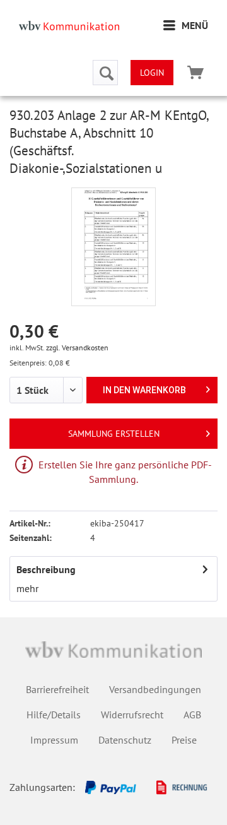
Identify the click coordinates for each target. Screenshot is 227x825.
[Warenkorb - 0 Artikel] (195, 72)
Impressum (54, 739)
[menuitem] (185, 25)
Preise (184, 739)
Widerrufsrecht (132, 714)
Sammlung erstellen (114, 433)
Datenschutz (124, 739)
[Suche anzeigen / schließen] (105, 72)
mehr (27, 588)
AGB (192, 714)
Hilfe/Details (53, 714)
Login (152, 72)
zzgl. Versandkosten (77, 347)
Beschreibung (46, 569)
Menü (195, 25)
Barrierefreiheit (57, 689)
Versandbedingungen (155, 689)
